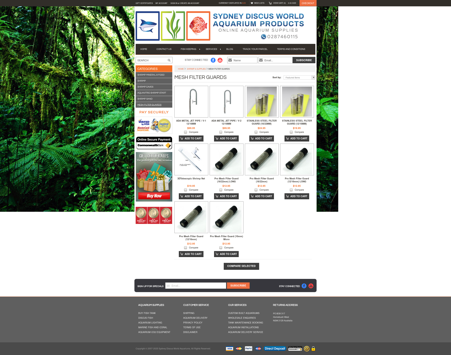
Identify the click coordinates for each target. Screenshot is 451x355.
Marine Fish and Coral (152, 327)
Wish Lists (259, 3)
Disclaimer (190, 332)
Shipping (188, 313)
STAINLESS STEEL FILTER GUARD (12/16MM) (297, 122)
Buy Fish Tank (147, 313)
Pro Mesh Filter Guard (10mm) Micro (226, 237)
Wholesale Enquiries (242, 317)
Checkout (308, 3)
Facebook (213, 60)
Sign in (174, 3)
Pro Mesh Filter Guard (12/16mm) (191, 237)
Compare (193, 132)
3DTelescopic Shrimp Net (191, 178)
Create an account (189, 3)
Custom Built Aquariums (244, 313)
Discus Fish (145, 317)
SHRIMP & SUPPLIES (196, 68)
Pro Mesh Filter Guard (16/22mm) (262, 180)
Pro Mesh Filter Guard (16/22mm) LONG (226, 180)
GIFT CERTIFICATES (144, 3)
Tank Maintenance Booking (245, 322)
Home (181, 68)
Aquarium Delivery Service (245, 332)
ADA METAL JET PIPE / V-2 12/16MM (226, 122)
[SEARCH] (169, 60)
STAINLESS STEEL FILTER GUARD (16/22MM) (262, 122)
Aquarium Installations (243, 327)
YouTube (220, 60)
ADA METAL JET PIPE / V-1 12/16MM (191, 122)
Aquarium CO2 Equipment (154, 332)
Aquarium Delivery (195, 317)
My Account (161, 3)
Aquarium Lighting (150, 322)
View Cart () (284, 3)
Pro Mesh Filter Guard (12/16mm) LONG (297, 180)
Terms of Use (192, 327)
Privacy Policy (192, 322)
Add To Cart (193, 138)
